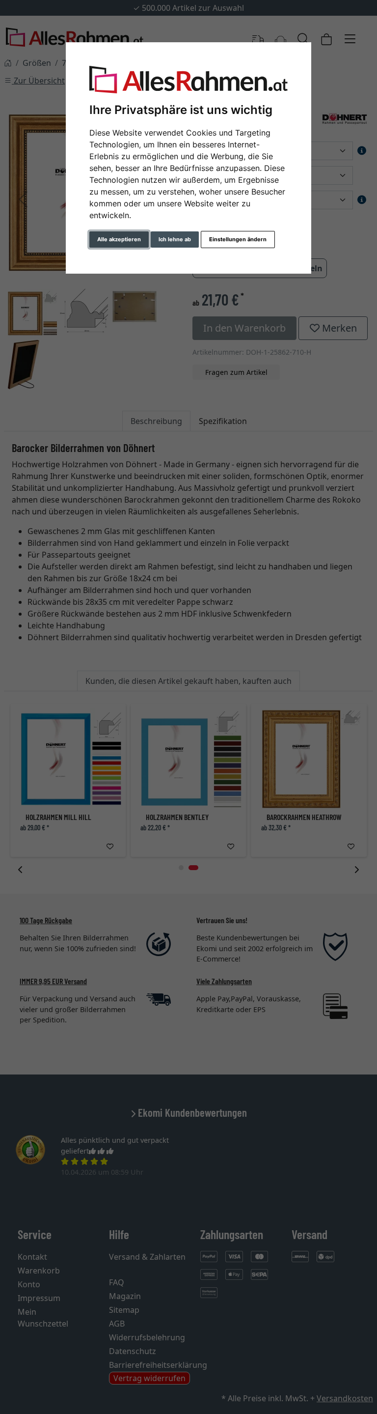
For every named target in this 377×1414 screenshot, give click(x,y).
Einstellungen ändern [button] (238, 239)
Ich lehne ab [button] (175, 239)
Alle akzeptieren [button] (119, 239)
